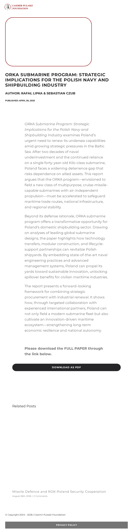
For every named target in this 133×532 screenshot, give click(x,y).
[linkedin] (28, 520)
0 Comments (40, 496)
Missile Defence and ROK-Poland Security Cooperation (59, 492)
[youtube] (17, 520)
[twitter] (12, 520)
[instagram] (23, 520)
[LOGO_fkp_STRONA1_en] (25, 4)
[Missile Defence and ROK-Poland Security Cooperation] (66, 415)
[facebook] (6, 520)
